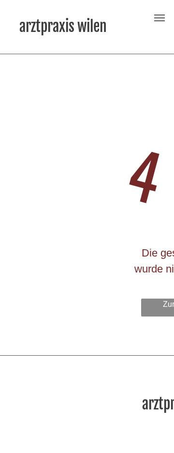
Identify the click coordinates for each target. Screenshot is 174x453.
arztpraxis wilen (63, 26)
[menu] (159, 18)
